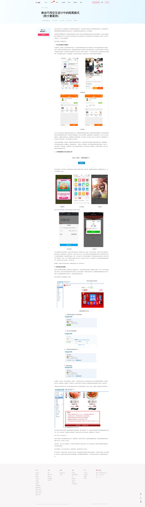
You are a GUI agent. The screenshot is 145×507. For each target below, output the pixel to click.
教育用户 (73, 480)
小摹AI (37, 480)
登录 (102, 2)
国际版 (85, 478)
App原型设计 (38, 485)
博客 (42, 7)
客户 (73, 476)
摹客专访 (49, 476)
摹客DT (37, 476)
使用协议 (68, 504)
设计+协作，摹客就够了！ (81, 158)
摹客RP (37, 474)
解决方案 (73, 478)
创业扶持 (73, 482)
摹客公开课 (50, 474)
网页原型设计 (38, 487)
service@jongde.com (103, 472)
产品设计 (46, 7)
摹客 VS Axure (38, 489)
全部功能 (37, 482)
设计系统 (37, 478)
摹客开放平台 (62, 472)
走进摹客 (85, 474)
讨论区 (61, 474)
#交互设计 (75, 20)
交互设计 (61, 28)
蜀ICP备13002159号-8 (58, 504)
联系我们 (73, 472)
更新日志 (37, 483)
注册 (107, 2)
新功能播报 (50, 478)
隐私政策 (64, 504)
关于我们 (85, 472)
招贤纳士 (85, 476)
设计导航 (49, 480)
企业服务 (63, 2)
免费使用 (81, 163)
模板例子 (75, 2)
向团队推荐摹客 (96, 2)
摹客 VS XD (38, 494)
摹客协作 (37, 472)
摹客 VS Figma (39, 492)
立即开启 (43, 34)
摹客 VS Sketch (39, 491)
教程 (81, 2)
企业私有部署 (74, 483)
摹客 (99, 470)
